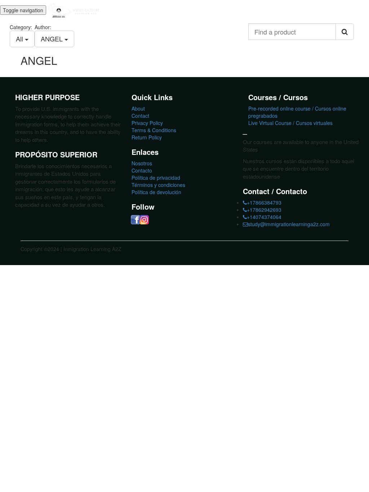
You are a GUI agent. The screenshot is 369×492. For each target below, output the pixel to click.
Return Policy (147, 137)
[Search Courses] (344, 31)
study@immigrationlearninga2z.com (289, 224)
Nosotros (142, 163)
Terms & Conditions (154, 130)
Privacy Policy (147, 122)
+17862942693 (264, 209)
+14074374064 (264, 216)
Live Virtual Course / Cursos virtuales (290, 122)
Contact (140, 115)
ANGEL (53, 38)
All (20, 38)
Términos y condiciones (158, 184)
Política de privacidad (156, 177)
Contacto (142, 170)
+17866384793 (264, 202)
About (138, 108)
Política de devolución (156, 192)
